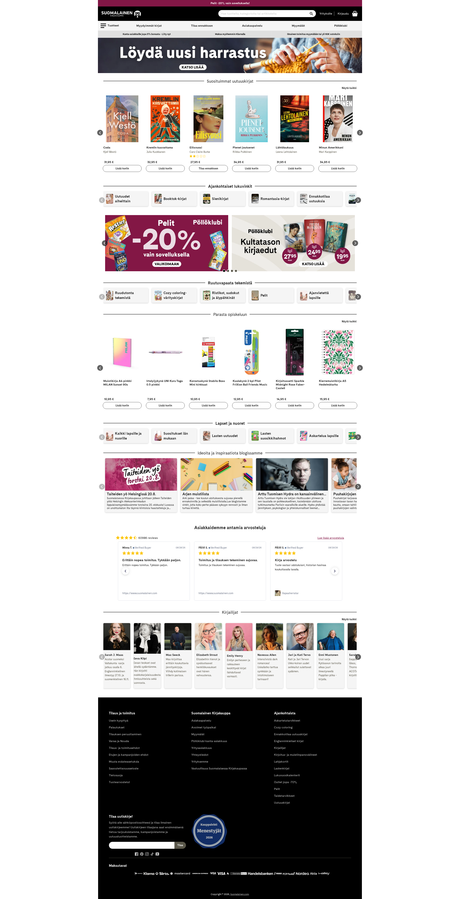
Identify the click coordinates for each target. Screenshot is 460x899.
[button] (110, 26)
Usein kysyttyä (118, 720)
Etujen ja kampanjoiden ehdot (128, 754)
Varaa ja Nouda (119, 741)
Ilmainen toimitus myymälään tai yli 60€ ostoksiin (313, 34)
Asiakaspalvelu (252, 25)
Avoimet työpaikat (203, 727)
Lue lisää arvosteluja (331, 538)
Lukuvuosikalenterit (287, 775)
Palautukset (117, 727)
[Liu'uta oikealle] (360, 133)
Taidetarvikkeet (284, 795)
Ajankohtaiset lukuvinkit (230, 186)
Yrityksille (325, 13)
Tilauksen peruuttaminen (125, 734)
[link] (153, 593)
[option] (146, 34)
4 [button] (236, 271)
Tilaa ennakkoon (202, 25)
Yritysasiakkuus (201, 748)
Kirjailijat (280, 748)
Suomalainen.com (239, 894)
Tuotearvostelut (119, 782)
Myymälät (298, 25)
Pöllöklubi (340, 25)
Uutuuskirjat (282, 802)
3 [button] (232, 271)
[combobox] (267, 13)
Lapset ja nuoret (230, 423)
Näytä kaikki (349, 88)
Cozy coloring (283, 727)
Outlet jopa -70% (285, 782)
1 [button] (224, 271)
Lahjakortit (281, 761)
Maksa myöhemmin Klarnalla (230, 34)
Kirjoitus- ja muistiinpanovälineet (295, 754)
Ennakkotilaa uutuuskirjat (291, 734)
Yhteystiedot (199, 754)
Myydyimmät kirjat (149, 25)
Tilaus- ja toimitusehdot (124, 748)
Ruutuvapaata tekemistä (230, 283)
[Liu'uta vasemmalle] (100, 133)
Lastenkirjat (281, 768)
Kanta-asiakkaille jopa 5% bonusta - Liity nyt (147, 34)
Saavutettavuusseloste (124, 768)
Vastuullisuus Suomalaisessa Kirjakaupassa (219, 768)
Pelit (277, 789)
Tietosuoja (116, 775)
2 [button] (228, 271)
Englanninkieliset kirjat (289, 741)
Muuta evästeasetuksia (124, 761)
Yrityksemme (199, 761)
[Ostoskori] (355, 13)
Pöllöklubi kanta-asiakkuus (209, 741)
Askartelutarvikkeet (287, 720)
